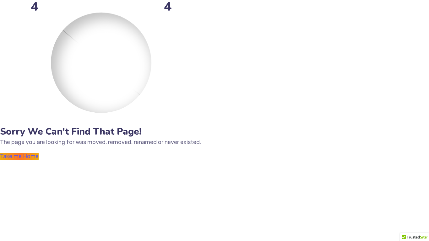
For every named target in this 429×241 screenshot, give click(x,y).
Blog (241, 17)
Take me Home (19, 156)
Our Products (214, 17)
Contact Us (291, 17)
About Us (182, 17)
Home (158, 17)
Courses (262, 17)
